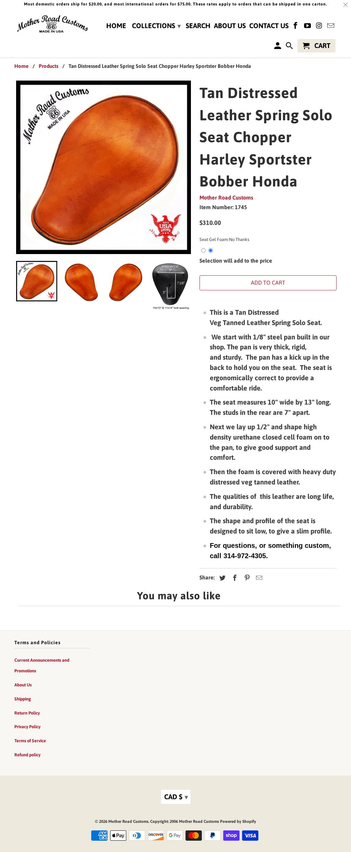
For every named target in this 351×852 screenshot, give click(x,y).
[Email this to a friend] (258, 577)
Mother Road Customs (226, 197)
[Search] (290, 47)
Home (116, 25)
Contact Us (269, 25)
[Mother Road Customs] (52, 24)
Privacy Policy (27, 726)
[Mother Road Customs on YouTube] (308, 27)
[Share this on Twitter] (221, 577)
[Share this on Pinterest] (246, 577)
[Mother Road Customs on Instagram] (320, 27)
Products (48, 66)
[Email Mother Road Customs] (331, 27)
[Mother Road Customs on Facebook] (296, 27)
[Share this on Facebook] (233, 577)
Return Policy (27, 713)
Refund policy (27, 754)
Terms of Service (30, 740)
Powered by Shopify (238, 821)
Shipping (22, 698)
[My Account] (278, 47)
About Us (230, 25)
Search (198, 25)
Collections (156, 25)
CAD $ (176, 797)
